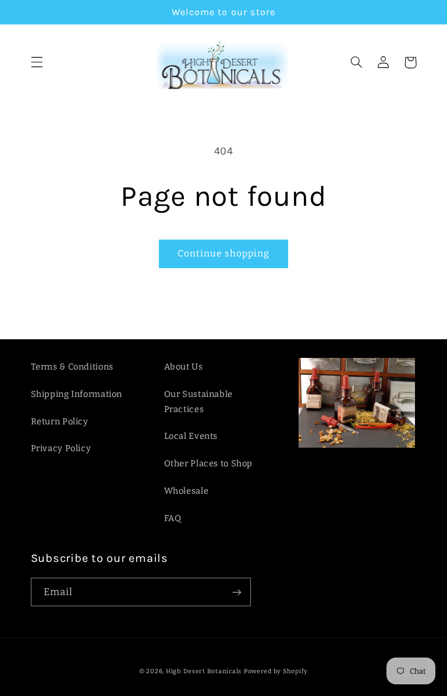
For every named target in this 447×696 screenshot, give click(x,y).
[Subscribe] (236, 592)
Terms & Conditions (72, 366)
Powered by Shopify (276, 671)
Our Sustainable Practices (198, 401)
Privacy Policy (61, 448)
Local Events (191, 436)
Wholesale (186, 491)
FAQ (173, 518)
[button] (36, 62)
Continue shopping (224, 253)
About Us (183, 366)
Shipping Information (77, 394)
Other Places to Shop (208, 463)
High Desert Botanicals (204, 671)
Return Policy (59, 421)
